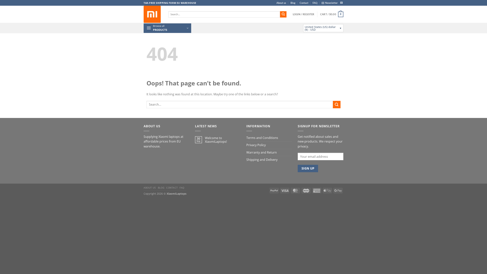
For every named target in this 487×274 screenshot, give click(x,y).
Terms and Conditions (262, 138)
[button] (330, 3)
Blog (292, 2)
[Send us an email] (341, 3)
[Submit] (283, 14)
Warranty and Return (261, 152)
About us (281, 2)
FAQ (315, 2)
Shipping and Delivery (262, 160)
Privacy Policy (256, 145)
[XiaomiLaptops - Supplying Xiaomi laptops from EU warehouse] (153, 14)
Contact (304, 2)
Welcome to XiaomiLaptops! (216, 139)
